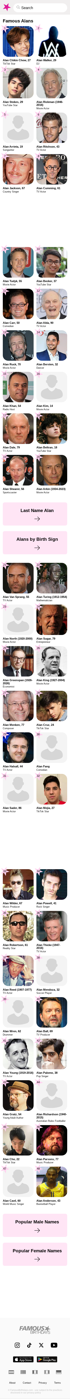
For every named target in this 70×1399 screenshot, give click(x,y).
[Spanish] (11, 1372)
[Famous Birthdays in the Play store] (47, 1359)
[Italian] (47, 1372)
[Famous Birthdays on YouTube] (53, 1345)
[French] (35, 1372)
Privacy (43, 1383)
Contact (27, 1383)
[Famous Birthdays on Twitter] (39, 1345)
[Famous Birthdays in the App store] (23, 1359)
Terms (57, 1383)
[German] (58, 1372)
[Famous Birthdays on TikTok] (27, 1345)
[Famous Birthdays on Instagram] (15, 1345)
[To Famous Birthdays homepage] (6, 7)
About (12, 1383)
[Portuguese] (23, 1372)
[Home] (35, 1330)
